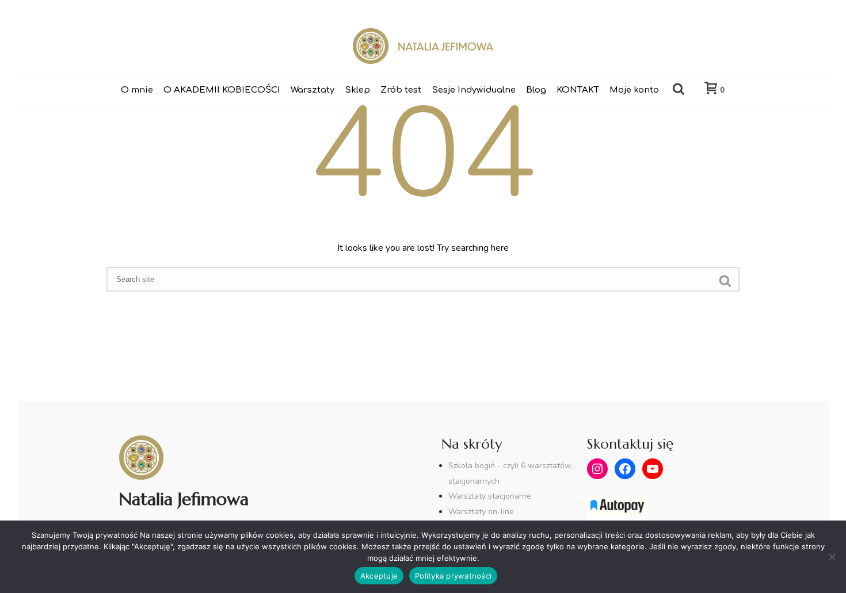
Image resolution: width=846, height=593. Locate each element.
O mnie (137, 90)
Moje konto (634, 90)
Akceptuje (379, 575)
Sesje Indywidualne (474, 90)
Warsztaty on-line (481, 511)
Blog (536, 90)
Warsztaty (312, 90)
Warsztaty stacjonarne (489, 496)
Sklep (357, 90)
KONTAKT (578, 90)
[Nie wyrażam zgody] (831, 557)
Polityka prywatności (453, 575)
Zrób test (400, 90)
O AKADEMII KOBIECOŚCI (221, 90)
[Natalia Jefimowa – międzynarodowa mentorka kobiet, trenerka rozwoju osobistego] (423, 46)
